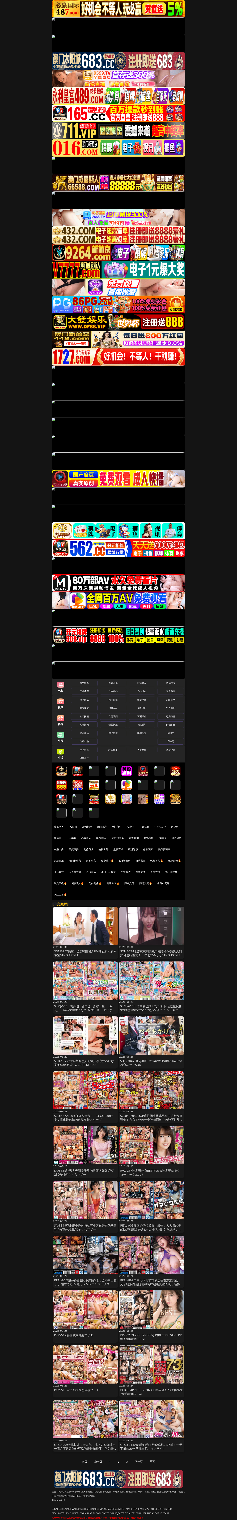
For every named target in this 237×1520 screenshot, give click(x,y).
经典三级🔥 (60, 883)
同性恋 (170, 741)
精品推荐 (84, 683)
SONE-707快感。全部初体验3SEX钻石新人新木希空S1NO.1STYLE (85, 953)
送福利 (174, 826)
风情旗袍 (84, 724)
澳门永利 (116, 826)
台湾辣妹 (84, 699)
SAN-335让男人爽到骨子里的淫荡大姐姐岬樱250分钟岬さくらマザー (84, 1172)
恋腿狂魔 (170, 716)
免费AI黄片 (163, 883)
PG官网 (73, 826)
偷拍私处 (103, 849)
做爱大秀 (140, 872)
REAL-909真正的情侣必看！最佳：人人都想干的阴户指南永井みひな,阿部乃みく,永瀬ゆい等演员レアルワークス (151, 1229)
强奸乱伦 (113, 683)
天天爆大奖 (75, 872)
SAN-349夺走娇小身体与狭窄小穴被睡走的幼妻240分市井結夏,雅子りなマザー (85, 1227)
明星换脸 (113, 724)
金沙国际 (91, 872)
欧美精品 (142, 683)
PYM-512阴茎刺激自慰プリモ (73, 1335)
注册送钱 (145, 826)
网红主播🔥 (60, 894)
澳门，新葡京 (108, 872)
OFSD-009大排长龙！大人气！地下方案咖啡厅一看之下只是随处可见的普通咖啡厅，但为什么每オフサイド (85, 1448)
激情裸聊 (140, 860)
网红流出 (142, 707)
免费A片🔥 (78, 883)
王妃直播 (74, 849)
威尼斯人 (59, 826)
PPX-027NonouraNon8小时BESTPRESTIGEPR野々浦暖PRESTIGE (151, 1337)
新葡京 (57, 838)
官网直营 (102, 826)
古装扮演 (84, 716)
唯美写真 (142, 733)
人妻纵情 (142, 749)
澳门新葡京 (164, 849)
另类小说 (84, 758)
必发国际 (148, 849)
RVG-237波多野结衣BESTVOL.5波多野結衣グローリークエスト (150, 1172)
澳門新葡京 (75, 860)
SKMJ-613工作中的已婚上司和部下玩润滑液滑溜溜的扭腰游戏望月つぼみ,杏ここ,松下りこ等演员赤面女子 (151, 1010)
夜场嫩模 (133, 849)
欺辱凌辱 (84, 707)
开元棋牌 (87, 826)
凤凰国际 (101, 838)
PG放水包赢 (117, 838)
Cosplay (142, 691)
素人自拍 (170, 691)
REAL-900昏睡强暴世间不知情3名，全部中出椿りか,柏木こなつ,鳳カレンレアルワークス (85, 1282)
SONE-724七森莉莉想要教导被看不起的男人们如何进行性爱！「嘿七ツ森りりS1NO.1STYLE (151, 953)
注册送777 (160, 826)
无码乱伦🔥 (174, 860)
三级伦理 (84, 691)
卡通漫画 (84, 733)
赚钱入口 (129, 883)
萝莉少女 (170, 683)
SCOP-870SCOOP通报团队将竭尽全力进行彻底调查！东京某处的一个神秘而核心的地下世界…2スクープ (151, 1119)
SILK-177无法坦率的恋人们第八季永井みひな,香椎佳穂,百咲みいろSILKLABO (84, 1063)
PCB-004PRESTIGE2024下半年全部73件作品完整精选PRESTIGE (151, 1392)
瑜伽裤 (141, 724)
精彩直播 (149, 838)
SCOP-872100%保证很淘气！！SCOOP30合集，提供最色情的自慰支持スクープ (83, 1118)
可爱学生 (142, 716)
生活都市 (84, 749)
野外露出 (170, 707)
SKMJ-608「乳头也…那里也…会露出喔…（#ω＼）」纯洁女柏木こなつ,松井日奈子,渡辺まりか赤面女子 (85, 1010)
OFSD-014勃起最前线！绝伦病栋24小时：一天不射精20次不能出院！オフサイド (151, 1447)
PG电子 (130, 826)
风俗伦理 (170, 749)
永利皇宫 (91, 860)
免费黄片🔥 (156, 860)
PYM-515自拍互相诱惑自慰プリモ (76, 1390)
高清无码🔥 (145, 883)
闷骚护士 (170, 724)
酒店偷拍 (177, 838)
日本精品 (113, 691)
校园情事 (113, 749)
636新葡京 (124, 860)
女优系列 (113, 716)
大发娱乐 (59, 860)
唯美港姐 (142, 699)
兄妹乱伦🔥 (95, 883)
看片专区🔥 (113, 883)
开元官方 (59, 872)
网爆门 (170, 733)
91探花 (113, 707)
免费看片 (126, 872)
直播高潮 (134, 838)
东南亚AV (171, 699)
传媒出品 (84, 741)
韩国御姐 (113, 699)
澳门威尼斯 (171, 872)
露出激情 (113, 733)
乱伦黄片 (89, 849)
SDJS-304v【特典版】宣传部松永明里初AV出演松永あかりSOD (151, 1063)
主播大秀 (59, 849)
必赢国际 (86, 838)
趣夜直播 (118, 849)
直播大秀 (155, 872)
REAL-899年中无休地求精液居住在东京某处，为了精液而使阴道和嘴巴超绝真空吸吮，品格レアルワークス (151, 1284)
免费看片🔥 (107, 860)
